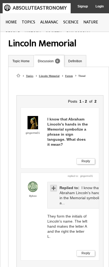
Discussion (46, 61)
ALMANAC (49, 22)
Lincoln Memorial (49, 75)
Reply (85, 161)
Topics (29, 75)
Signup (83, 6)
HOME (11, 22)
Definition (75, 61)
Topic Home (21, 61)
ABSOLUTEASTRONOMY (40, 7)
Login (100, 6)
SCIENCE (70, 22)
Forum (69, 75)
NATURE (90, 22)
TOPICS (28, 22)
